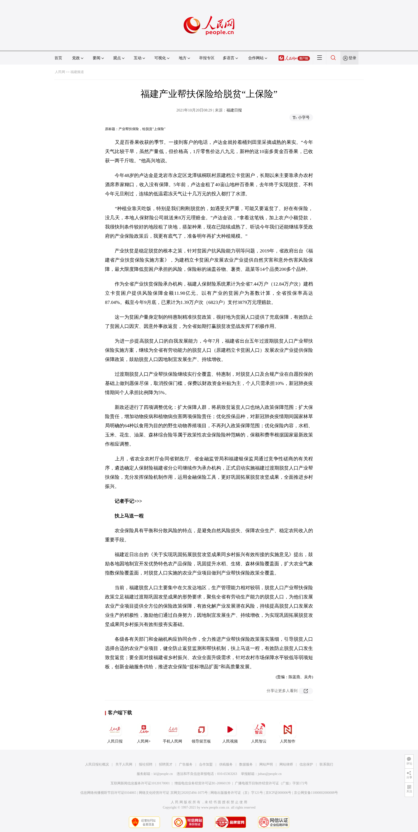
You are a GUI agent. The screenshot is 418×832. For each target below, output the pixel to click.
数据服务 (246, 764)
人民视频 (230, 741)
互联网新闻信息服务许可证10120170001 (140, 783)
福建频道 (77, 72)
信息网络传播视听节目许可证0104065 (108, 793)
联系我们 (326, 764)
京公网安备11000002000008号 (316, 793)
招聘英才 (165, 764)
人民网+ (144, 741)
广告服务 (186, 764)
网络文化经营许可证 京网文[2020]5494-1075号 (173, 793)
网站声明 (266, 764)
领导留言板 (201, 741)
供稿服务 (226, 764)
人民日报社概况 (97, 764)
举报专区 (207, 58)
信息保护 (306, 764)
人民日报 (115, 741)
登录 (352, 58)
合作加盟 (206, 764)
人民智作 (287, 741)
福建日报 (234, 110)
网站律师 (286, 764)
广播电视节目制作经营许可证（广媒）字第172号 (271, 783)
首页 (58, 58)
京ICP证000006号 (278, 793)
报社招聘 (145, 764)
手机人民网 (172, 741)
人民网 (60, 72)
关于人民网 (123, 764)
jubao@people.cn (270, 774)
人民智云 (259, 741)
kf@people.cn (163, 774)
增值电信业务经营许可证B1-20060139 (202, 783)
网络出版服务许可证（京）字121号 (236, 793)
